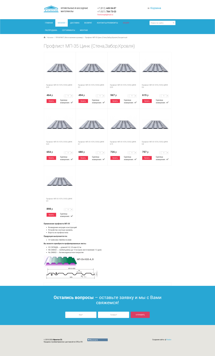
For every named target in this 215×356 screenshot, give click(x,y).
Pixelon (168, 340)
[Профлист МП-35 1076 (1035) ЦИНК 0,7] (91, 124)
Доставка (74, 23)
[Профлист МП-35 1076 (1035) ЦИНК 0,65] (59, 124)
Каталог (62, 23)
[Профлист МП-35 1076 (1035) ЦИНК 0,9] (59, 181)
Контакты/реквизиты (107, 23)
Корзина (155, 8)
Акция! (126, 23)
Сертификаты (68, 30)
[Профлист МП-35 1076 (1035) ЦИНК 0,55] (123, 68)
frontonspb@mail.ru (105, 15)
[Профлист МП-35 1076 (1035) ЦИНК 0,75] (123, 124)
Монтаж (84, 30)
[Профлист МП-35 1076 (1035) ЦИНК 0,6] (155, 68)
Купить (51, 101)
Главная (49, 23)
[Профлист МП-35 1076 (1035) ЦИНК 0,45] (59, 68)
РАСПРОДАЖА (51, 30)
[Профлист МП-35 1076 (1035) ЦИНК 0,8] (155, 124)
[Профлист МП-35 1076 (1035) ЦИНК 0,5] (91, 68)
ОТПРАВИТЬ (140, 315)
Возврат (88, 23)
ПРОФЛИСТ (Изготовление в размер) (69, 37)
